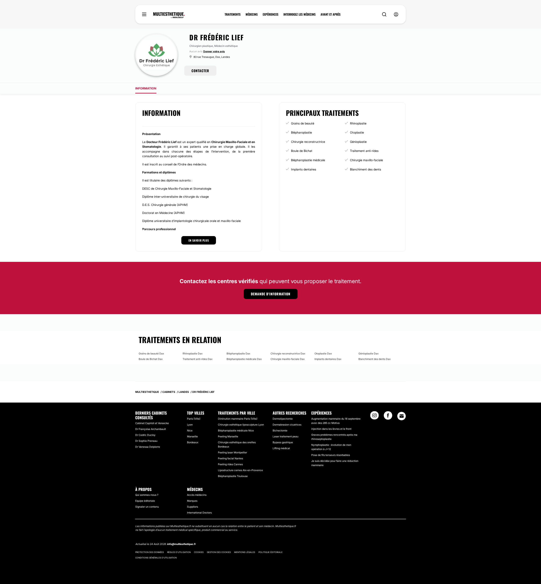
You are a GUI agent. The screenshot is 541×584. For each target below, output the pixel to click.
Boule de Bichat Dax (151, 359)
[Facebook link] (388, 417)
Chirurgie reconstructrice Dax (287, 353)
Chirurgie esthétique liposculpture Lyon (241, 424)
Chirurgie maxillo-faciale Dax (287, 359)
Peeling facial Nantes (230, 458)
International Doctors (199, 512)
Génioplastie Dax (368, 353)
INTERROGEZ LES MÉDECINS (299, 14)
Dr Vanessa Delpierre (147, 446)
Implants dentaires (303, 169)
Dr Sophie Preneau (146, 440)
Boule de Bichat (301, 151)
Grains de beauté (302, 123)
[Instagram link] (374, 417)
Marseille (192, 436)
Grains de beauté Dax (151, 353)
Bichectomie (280, 430)
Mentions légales (244, 552)
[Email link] (401, 416)
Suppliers (192, 506)
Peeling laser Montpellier (232, 452)
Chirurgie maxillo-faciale (366, 160)
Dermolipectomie (283, 418)
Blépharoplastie (301, 132)
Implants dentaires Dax (327, 359)
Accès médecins (196, 494)
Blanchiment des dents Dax (374, 359)
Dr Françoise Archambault (150, 429)
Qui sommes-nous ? (146, 494)
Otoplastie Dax (323, 353)
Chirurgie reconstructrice (308, 141)
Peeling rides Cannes (230, 464)
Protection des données (149, 552)
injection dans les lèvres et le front (331, 428)
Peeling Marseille (228, 436)
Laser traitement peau (285, 436)
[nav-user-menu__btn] (396, 14)
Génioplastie (358, 141)
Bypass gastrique (283, 442)
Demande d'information (270, 293)
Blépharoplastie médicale (308, 160)
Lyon (190, 424)
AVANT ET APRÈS (330, 14)
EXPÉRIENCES (270, 14)
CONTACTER (200, 70)
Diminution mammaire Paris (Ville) (237, 418)
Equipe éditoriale (145, 500)
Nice (190, 430)
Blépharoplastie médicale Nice (236, 430)
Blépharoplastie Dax (238, 353)
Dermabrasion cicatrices (287, 424)
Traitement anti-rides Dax (197, 359)
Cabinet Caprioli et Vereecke (152, 423)
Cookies (199, 552)
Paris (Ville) (193, 418)
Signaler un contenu (147, 506)
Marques (192, 500)
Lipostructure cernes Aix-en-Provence (240, 470)
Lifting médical (281, 448)
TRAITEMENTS (232, 14)
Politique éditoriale (270, 552)
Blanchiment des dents (365, 169)
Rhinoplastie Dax (192, 353)
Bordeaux (192, 442)
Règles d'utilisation (179, 552)
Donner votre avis (214, 51)
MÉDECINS (252, 14)
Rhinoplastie (358, 123)
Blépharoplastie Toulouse (233, 476)
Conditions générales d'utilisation (156, 557)
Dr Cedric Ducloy (145, 435)
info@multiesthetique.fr (181, 544)
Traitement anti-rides (364, 151)
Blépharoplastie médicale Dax (244, 359)
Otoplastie (357, 132)
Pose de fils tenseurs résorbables (330, 455)
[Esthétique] (169, 15)
